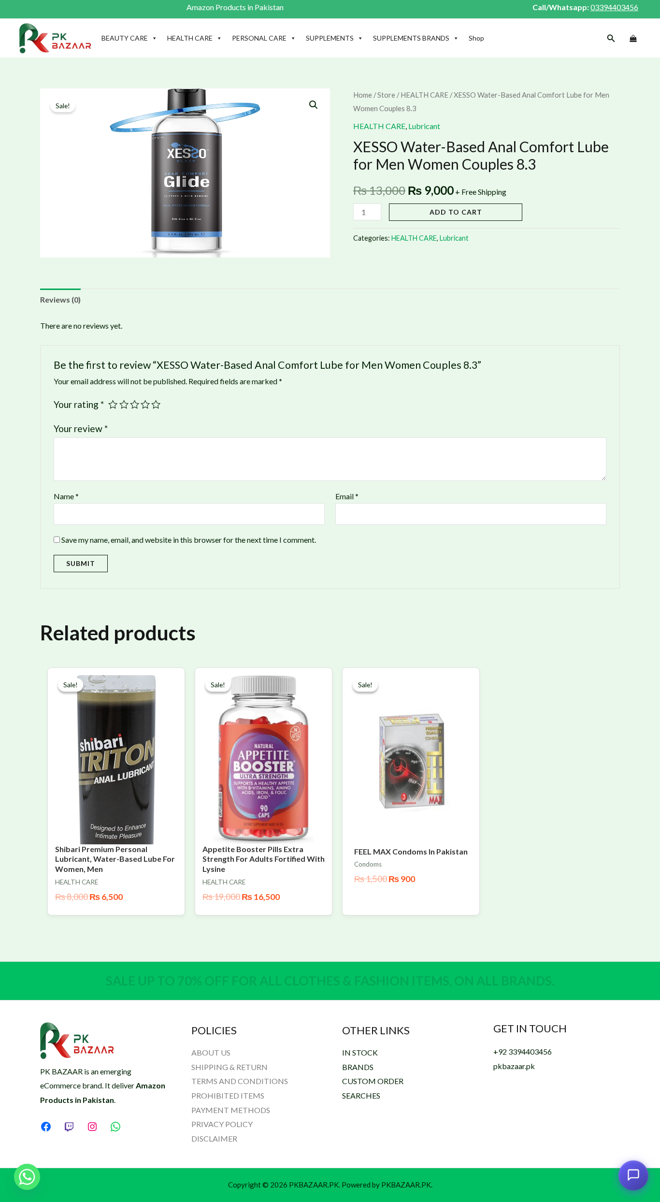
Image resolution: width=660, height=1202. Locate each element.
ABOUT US (210, 1052)
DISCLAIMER (214, 1138)
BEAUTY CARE (124, 38)
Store (386, 94)
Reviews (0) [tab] (60, 299)
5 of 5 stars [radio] (155, 404)
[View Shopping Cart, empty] (633, 38)
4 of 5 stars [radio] (145, 404)
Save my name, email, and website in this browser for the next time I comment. (188, 539)
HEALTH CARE (190, 38)
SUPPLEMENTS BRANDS (411, 38)
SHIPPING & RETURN (229, 1067)
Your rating (79, 404)
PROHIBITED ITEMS (227, 1095)
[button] (611, 38)
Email (347, 496)
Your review (81, 428)
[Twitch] (69, 1126)
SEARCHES (361, 1095)
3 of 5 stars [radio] (134, 404)
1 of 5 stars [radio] (112, 404)
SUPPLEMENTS (330, 38)
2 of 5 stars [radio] (124, 404)
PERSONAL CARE (259, 38)
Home (362, 94)
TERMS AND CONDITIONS (239, 1081)
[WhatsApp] (115, 1126)
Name (66, 496)
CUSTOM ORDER (372, 1081)
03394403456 (614, 7)
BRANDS (357, 1067)
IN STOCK (360, 1052)
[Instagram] (92, 1126)
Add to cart (456, 212)
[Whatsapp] (27, 1177)
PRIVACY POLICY (222, 1124)
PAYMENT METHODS (230, 1110)
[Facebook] (46, 1126)
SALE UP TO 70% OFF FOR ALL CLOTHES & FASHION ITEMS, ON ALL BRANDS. (330, 980)
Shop (476, 38)
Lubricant (424, 125)
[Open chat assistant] (633, 1173)
